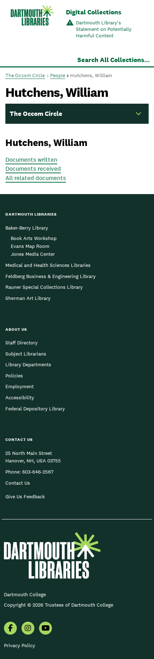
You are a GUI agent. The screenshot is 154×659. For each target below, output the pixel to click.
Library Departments (28, 364)
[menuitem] (10, 629)
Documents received (33, 169)
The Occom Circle (25, 75)
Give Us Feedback (25, 496)
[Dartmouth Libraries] (32, 24)
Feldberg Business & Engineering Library (50, 276)
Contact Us (17, 483)
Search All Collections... (113, 60)
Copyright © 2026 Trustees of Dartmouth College (58, 605)
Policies (14, 375)
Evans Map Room (30, 246)
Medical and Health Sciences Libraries (48, 265)
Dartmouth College (25, 594)
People (58, 75)
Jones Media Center (33, 254)
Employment (19, 386)
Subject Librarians (25, 353)
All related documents (35, 178)
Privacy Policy (19, 645)
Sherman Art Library (27, 298)
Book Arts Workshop (34, 238)
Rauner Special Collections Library (44, 287)
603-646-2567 (37, 472)
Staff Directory (21, 342)
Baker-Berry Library (26, 228)
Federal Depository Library (35, 408)
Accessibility (19, 397)
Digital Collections (93, 12)
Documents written (31, 160)
